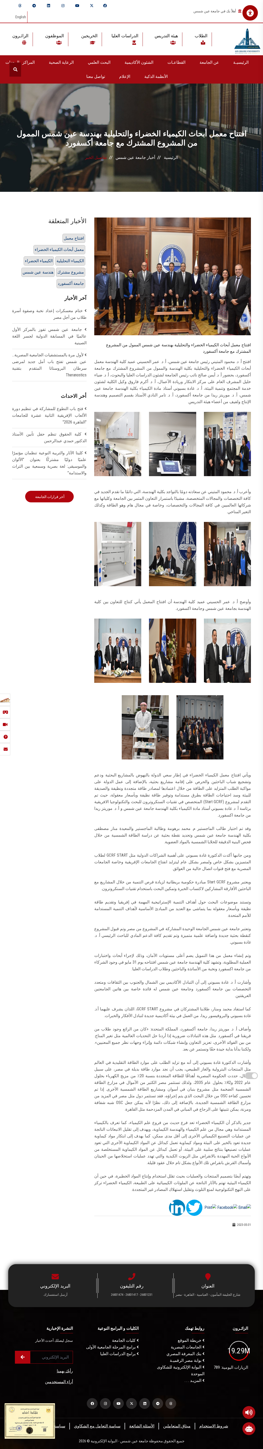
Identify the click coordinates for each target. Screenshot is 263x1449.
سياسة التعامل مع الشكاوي (97, 1426)
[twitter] (91, 5)
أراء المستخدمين (59, 1381)
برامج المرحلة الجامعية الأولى (111, 1347)
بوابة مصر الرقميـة (186, 1360)
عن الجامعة (209, 62)
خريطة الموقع (190, 1340)
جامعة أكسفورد (71, 283)
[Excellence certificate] (30, 1420)
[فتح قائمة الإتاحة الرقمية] (250, 13)
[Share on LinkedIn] (177, 1207)
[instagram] (63, 5)
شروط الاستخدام (213, 1426)
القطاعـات (176, 62)
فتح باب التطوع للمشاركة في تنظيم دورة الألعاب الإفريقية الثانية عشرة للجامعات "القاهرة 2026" (49, 415)
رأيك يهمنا (65, 1371)
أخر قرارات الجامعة (49, 497)
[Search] (15, 69)
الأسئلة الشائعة (141, 1426)
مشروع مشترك (70, 272)
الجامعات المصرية (186, 1347)
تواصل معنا (95, 76)
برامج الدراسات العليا (118, 1353)
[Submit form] (22, 1357)
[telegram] (34, 5)
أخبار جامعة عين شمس (135, 157)
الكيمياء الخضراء (39, 260)
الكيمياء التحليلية (70, 260)
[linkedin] (48, 5)
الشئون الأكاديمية (139, 62)
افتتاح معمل (74, 238)
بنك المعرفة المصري (184, 1353)
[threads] (19, 5)
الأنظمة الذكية (156, 76)
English (20, 17)
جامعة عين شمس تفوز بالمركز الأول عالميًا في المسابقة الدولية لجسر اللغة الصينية (49, 336)
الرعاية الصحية (61, 62)
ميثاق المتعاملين (177, 1426)
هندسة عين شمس (38, 272)
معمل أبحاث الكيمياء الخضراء (59, 249)
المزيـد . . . (193, 1380)
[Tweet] (194, 1207)
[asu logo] (247, 39)
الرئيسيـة (241, 62)
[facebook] (105, 5)
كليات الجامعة (124, 1340)
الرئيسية (171, 157)
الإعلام (124, 76)
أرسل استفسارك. (55, 1295)
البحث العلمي (99, 62)
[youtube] (77, 5)
